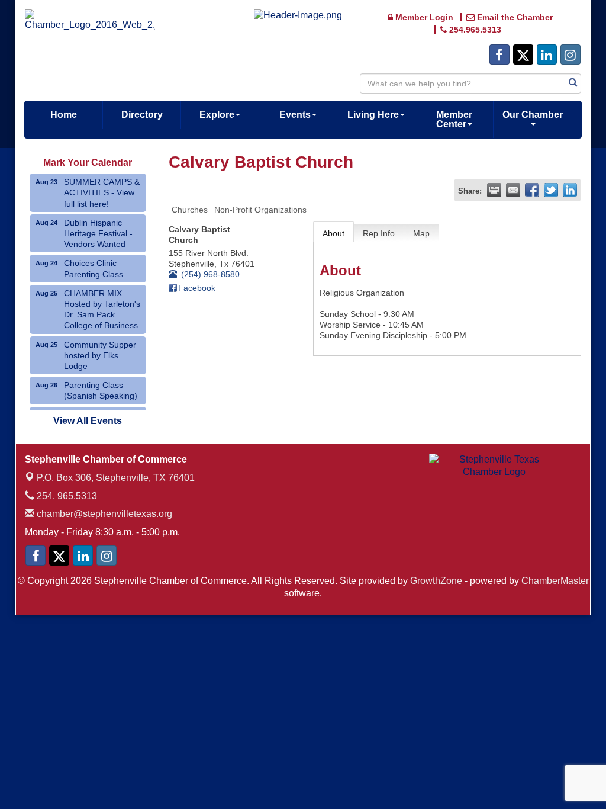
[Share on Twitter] (551, 190)
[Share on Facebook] (532, 190)
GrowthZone (436, 581)
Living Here (373, 115)
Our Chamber (532, 115)
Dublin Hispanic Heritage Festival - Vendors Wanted (98, 233)
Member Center (454, 119)
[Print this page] (494, 190)
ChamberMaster (555, 581)
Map (421, 233)
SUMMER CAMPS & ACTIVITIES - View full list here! (102, 192)
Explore (216, 115)
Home (63, 115)
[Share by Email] (513, 190)
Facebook (196, 288)
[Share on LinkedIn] (570, 190)
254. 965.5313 (65, 496)
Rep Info (379, 233)
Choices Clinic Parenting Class (93, 268)
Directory (142, 115)
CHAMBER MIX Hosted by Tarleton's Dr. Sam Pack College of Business (102, 309)
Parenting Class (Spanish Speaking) (100, 390)
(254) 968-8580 (210, 274)
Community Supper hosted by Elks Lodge (100, 355)
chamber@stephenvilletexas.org (103, 514)
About (333, 233)
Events (295, 115)
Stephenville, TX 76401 (116, 478)
